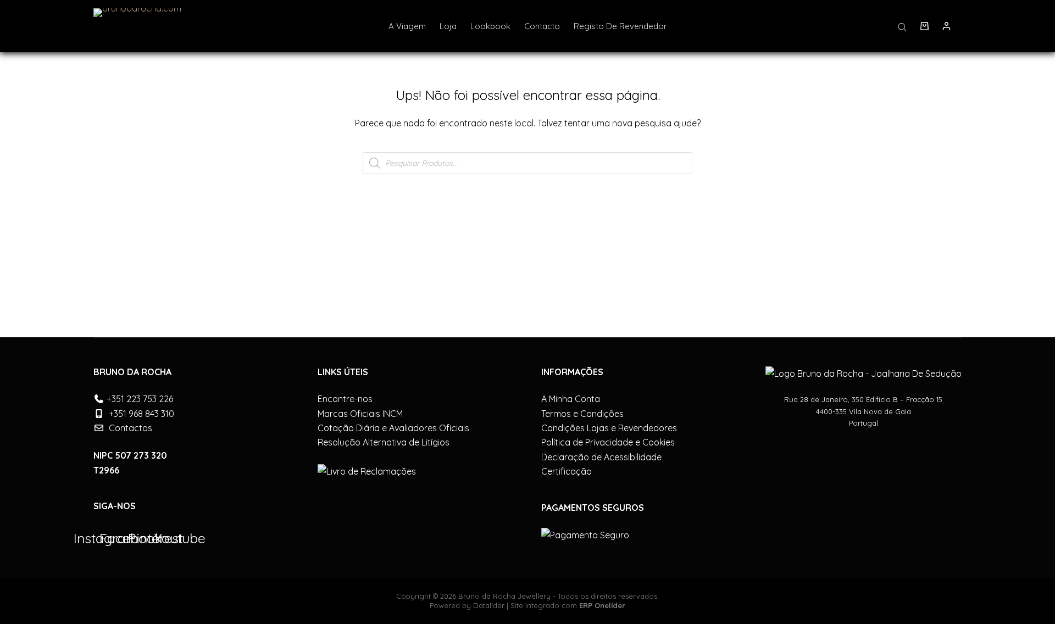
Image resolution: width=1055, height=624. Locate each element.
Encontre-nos (345, 398)
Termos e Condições (582, 413)
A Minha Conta (570, 398)
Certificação (566, 471)
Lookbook (490, 26)
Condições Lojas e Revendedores (609, 427)
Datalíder (488, 605)
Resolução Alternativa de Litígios (383, 442)
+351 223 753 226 (140, 398)
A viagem (407, 26)
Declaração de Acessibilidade (601, 457)
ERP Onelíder (602, 605)
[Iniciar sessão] (946, 26)
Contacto (542, 26)
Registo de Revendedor (620, 26)
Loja (448, 26)
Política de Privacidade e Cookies (608, 442)
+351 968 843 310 (141, 413)
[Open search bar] (902, 26)
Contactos (130, 427)
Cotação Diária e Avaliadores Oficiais (393, 427)
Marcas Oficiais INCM (360, 413)
